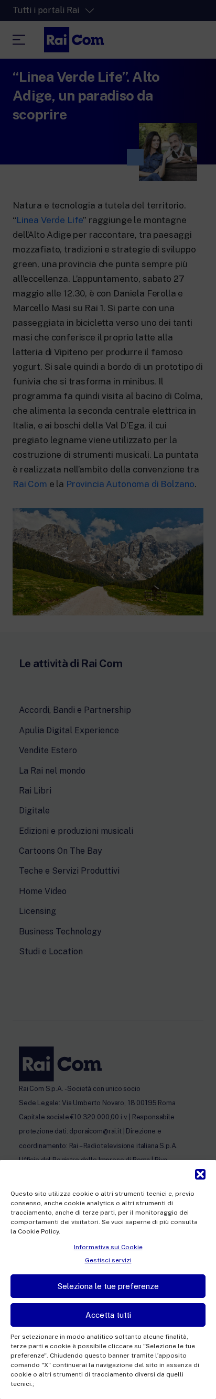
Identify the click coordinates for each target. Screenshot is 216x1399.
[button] (200, 1173)
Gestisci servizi (108, 1260)
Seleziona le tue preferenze (108, 1286)
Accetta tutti (108, 1314)
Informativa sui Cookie (108, 1247)
